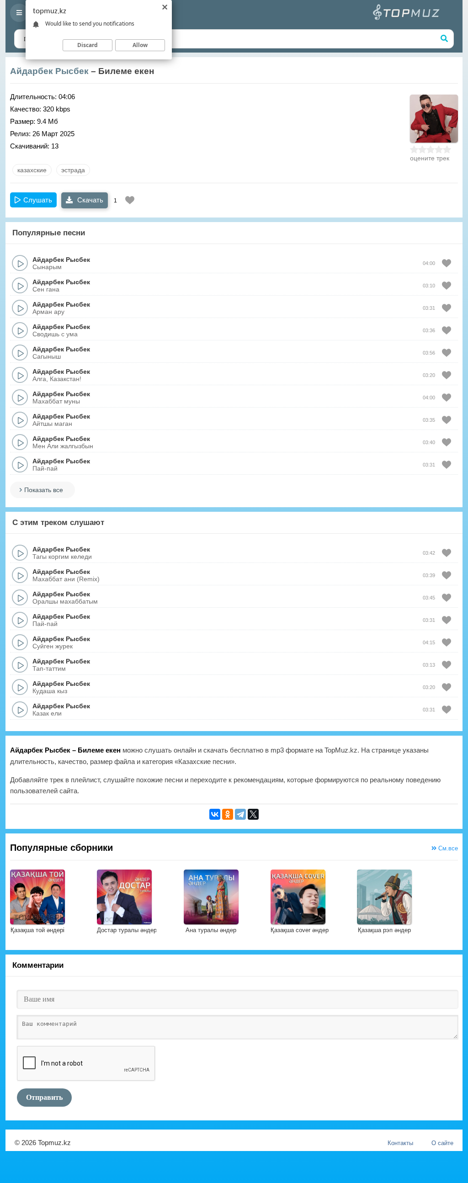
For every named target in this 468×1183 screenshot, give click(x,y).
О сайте (442, 1143)
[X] (253, 814)
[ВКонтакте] (214, 814)
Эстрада (73, 170)
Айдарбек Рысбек (49, 71)
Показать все (43, 489)
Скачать (89, 200)
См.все (447, 848)
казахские (32, 170)
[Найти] (444, 39)
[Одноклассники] (227, 814)
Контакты (400, 1143)
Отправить (44, 1097)
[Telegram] (240, 814)
